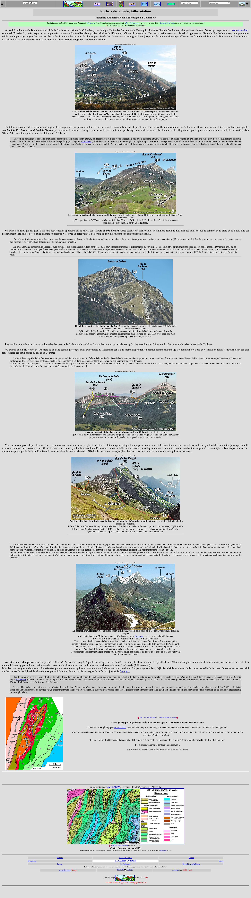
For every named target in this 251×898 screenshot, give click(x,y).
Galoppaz (125, 671)
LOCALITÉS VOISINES (125, 861)
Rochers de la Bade (167, 23)
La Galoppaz (125, 864)
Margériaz (32, 861)
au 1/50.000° (120, 727)
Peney (59, 864)
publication (163, 850)
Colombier (91, 23)
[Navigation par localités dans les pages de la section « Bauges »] (242, 5)
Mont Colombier (125, 858)
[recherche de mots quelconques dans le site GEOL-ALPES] (171, 3)
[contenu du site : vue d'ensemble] (109, 5)
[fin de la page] (2, 3)
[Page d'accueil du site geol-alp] (73, 3)
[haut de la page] (247, 3)
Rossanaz (139, 636)
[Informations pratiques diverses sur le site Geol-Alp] (97, 4)
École (221, 861)
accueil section (65, 870)
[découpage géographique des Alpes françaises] (121, 1)
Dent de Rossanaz (132, 23)
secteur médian (240, 30)
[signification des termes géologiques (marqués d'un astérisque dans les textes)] (144, 5)
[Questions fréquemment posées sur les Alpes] (132, 3)
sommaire (176, 870)
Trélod (191, 858)
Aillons (60, 858)
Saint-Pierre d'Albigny (191, 864)
